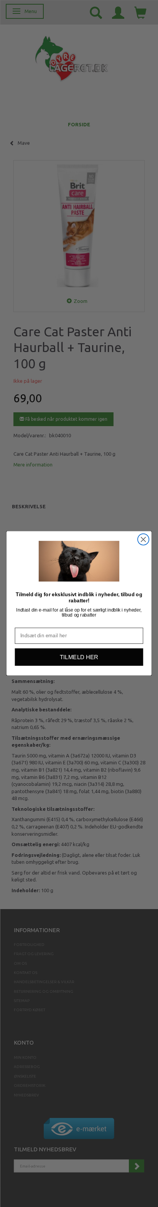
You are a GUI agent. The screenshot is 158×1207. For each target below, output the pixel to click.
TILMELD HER (79, 657)
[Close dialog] (143, 539)
